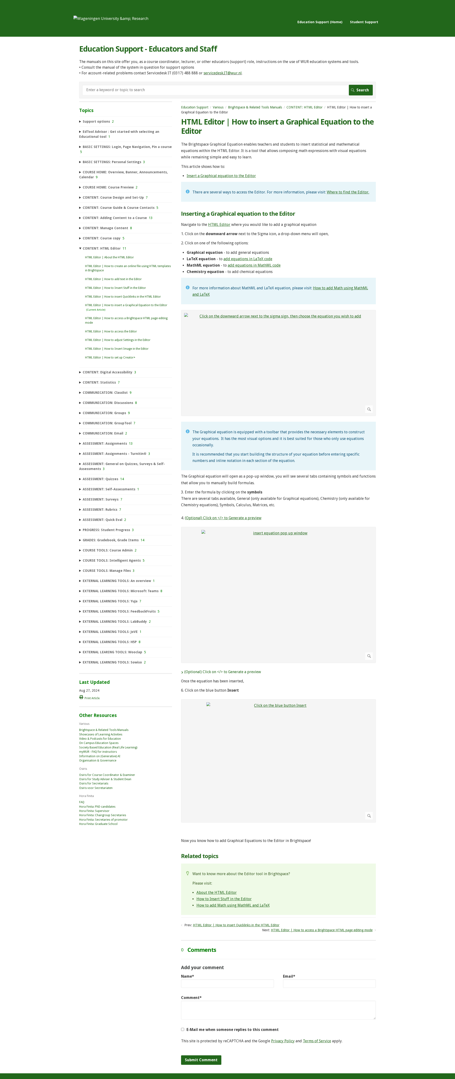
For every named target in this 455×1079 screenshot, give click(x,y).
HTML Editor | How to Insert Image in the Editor (117, 348)
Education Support (194, 107)
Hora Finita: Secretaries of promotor (103, 819)
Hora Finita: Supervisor (94, 811)
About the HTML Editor (216, 892)
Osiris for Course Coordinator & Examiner (107, 775)
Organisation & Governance (97, 760)
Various (218, 107)
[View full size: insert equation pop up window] (278, 595)
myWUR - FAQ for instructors (98, 751)
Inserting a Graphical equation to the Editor (238, 213)
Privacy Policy (283, 1041)
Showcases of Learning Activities (100, 734)
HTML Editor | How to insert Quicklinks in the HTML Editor (236, 925)
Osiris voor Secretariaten (96, 788)
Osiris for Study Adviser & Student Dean (105, 779)
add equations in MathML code (254, 265)
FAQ (81, 802)
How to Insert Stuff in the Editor (224, 899)
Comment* (191, 997)
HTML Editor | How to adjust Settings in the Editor (117, 340)
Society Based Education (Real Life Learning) (108, 747)
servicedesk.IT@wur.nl (223, 73)
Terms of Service (317, 1041)
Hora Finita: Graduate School (98, 824)
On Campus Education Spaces (98, 743)
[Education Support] (110, 18)
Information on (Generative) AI (99, 756)
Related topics (199, 856)
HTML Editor (219, 224)
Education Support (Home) (319, 22)
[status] (278, 192)
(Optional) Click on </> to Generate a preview (223, 518)
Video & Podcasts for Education (100, 738)
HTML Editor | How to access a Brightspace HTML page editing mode (322, 930)
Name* (187, 976)
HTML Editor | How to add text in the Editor (113, 279)
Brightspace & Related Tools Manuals (255, 107)
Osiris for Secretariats (93, 783)
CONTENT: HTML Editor (305, 107)
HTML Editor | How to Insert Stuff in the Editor (115, 288)
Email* (289, 976)
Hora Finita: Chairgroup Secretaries (102, 815)
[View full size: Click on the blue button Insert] (278, 760)
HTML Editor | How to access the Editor (111, 331)
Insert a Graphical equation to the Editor (221, 176)
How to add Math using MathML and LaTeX (233, 905)
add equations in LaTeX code (247, 259)
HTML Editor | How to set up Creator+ (110, 357)
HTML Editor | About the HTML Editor (109, 257)
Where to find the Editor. (348, 192)
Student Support (364, 22)
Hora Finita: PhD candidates (97, 806)
